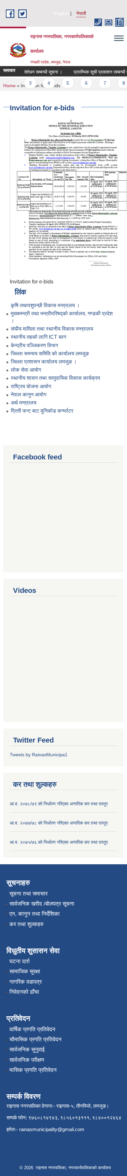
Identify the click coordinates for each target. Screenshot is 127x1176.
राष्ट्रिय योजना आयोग (31, 386)
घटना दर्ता (19, 961)
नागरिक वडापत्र (25, 982)
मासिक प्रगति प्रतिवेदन (33, 1070)
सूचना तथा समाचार (28, 894)
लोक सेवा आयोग (26, 370)
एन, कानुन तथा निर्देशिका (34, 914)
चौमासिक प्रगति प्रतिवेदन (35, 1039)
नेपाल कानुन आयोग (28, 394)
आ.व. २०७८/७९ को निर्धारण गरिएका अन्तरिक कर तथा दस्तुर (59, 803)
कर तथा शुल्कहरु (26, 924)
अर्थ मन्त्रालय (23, 402)
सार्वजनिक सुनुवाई (27, 1049)
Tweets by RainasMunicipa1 (38, 754)
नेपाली (81, 13)
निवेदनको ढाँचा (24, 992)
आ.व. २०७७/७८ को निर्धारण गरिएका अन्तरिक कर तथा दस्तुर (59, 823)
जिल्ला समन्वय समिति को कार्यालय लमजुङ (50, 353)
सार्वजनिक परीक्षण (26, 1060)
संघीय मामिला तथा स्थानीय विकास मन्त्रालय (52, 329)
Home (9, 85)
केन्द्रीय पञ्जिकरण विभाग (34, 345)
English (61, 13)
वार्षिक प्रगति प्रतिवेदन (32, 1029)
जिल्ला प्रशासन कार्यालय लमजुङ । (44, 361)
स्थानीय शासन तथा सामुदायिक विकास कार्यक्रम (55, 378)
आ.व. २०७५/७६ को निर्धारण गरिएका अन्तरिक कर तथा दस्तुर (59, 842)
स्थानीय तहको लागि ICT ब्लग (38, 337)
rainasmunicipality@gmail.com (51, 1129)
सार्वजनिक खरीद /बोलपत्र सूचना (41, 904)
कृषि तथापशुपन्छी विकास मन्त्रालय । (45, 305)
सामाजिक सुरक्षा (24, 971)
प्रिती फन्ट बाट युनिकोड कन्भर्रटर (42, 411)
